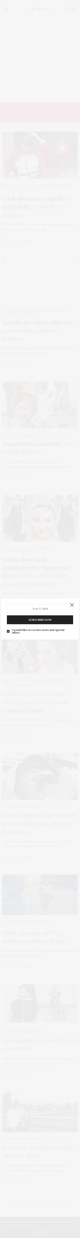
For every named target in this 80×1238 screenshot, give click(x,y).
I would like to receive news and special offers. (38, 631)
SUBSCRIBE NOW (40, 619)
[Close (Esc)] (72, 605)
